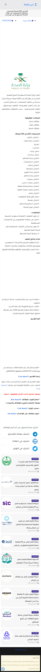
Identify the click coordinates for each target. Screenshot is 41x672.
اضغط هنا (23, 377)
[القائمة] (5, 5)
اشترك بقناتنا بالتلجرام (18, 434)
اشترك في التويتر (21, 449)
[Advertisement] (20, 46)
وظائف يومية (27, 20)
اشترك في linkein (20, 441)
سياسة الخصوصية (20, 649)
